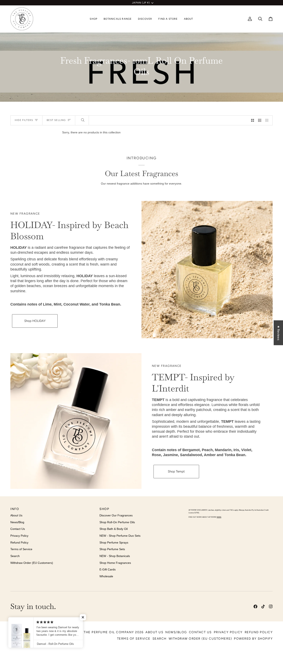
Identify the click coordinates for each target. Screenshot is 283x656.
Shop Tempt (176, 471)
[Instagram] (271, 606)
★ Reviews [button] (278, 332)
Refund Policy (19, 542)
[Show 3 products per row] (259, 120)
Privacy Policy (19, 535)
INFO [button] (14, 509)
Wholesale (106, 576)
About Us (16, 515)
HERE (219, 517)
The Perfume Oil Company (109, 632)
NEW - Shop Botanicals (114, 556)
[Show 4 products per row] (267, 120)
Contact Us (17, 528)
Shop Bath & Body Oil (113, 528)
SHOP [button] (104, 509)
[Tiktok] (263, 606)
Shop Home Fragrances (115, 562)
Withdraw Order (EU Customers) (31, 562)
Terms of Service (21, 549)
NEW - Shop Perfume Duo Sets (119, 535)
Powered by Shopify (253, 638)
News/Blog (17, 522)
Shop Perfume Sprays (113, 542)
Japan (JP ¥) (141, 2)
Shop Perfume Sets (112, 549)
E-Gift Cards (107, 569)
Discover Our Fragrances (116, 515)
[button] (93, 18)
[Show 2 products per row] (252, 120)
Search (15, 556)
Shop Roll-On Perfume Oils (117, 522)
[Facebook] (255, 606)
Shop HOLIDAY (35, 321)
